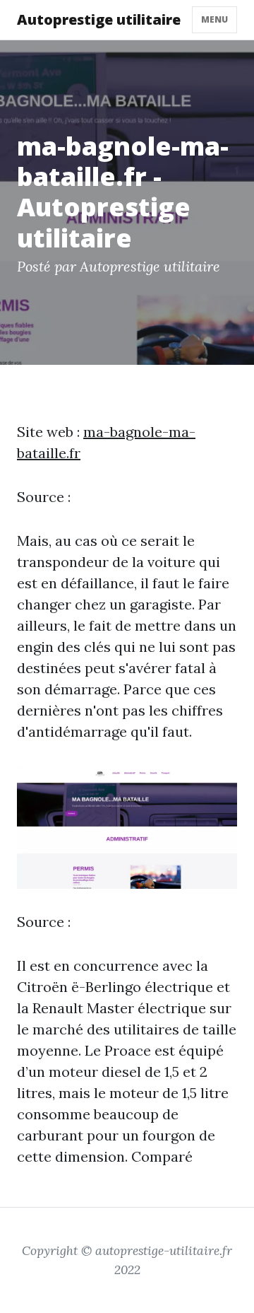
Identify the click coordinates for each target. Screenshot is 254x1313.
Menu (214, 19)
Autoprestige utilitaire (99, 19)
